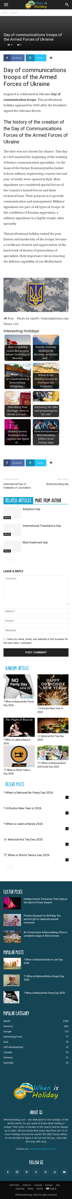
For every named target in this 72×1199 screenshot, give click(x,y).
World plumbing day (57, 484)
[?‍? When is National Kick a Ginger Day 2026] (11, 981)
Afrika (30, 1188)
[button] (6, 4)
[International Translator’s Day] (12, 530)
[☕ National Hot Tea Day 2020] (53, 725)
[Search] (67, 4)
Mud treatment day (35, 542)
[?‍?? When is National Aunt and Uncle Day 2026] (53, 753)
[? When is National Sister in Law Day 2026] (12, 963)
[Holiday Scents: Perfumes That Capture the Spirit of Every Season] (12, 903)
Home (5, 12)
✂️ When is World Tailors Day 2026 (26, 855)
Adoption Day (31, 509)
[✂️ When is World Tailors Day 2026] (19, 756)
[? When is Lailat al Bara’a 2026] (19, 727)
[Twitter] (45, 1172)
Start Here (14, 1185)
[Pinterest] (26, 1172)
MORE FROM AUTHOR (48, 500)
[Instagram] (17, 1172)
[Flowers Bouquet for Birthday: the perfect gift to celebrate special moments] (12, 920)
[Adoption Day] (12, 513)
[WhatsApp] (54, 1172)
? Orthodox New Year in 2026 (22, 808)
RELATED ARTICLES (18, 500)
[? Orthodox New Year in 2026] (53, 689)
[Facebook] (7, 1172)
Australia (20, 1188)
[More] (51, 57)
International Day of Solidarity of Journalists (17, 485)
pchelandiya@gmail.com (42, 1148)
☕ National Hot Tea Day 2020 (23, 839)
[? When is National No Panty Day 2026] (19, 686)
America (27, 1185)
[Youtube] (64, 1172)
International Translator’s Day (42, 525)
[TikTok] (36, 1172)
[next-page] (11, 559)
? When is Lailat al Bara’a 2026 (23, 824)
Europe (48, 1185)
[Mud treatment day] (12, 546)
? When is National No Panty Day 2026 (28, 792)
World (14, 12)
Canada (38, 1185)
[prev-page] (5, 559)
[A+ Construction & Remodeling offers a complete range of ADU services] (12, 937)
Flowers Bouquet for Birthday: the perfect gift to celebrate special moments (42, 919)
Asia (58, 1185)
